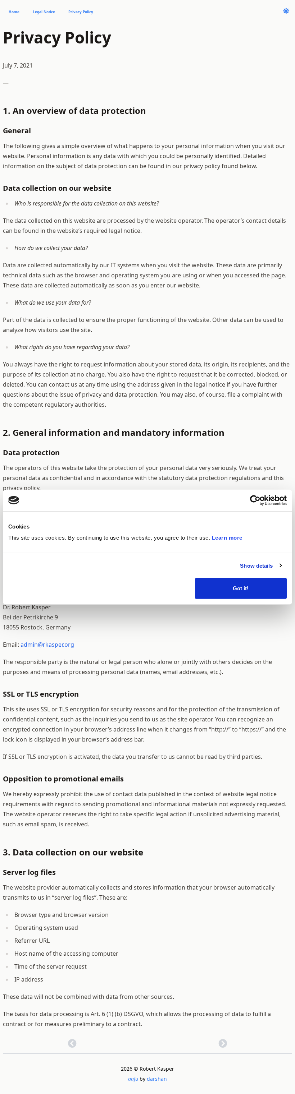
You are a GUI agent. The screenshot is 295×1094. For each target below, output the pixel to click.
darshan (157, 1078)
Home (14, 11)
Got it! (241, 588)
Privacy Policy (80, 11)
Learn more (227, 538)
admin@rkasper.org (47, 644)
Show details (256, 565)
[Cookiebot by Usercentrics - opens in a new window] (255, 500)
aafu (134, 1078)
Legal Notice (44, 11)
